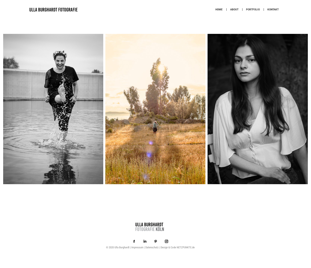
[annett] (53, 109)
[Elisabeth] (258, 109)
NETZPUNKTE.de (186, 247)
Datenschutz (152, 247)
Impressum (137, 247)
